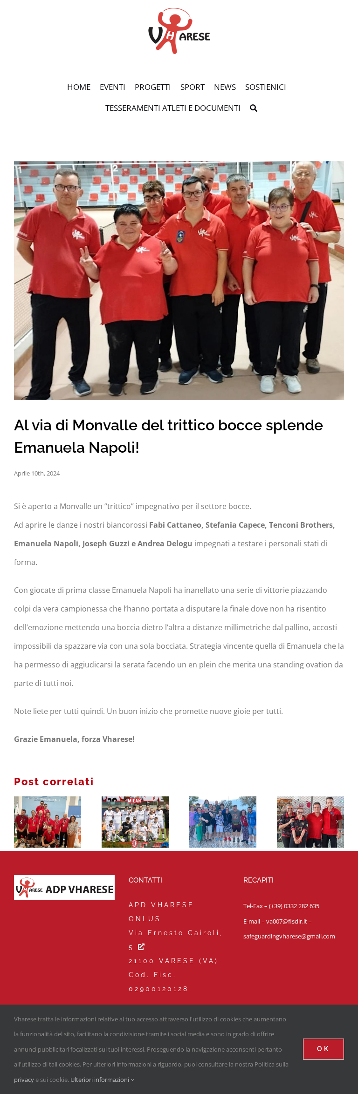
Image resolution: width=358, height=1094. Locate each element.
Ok (323, 1049)
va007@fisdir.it (286, 921)
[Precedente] (21, 822)
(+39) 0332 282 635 (294, 906)
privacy (24, 1079)
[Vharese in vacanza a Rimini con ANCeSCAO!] (222, 822)
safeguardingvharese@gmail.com (289, 936)
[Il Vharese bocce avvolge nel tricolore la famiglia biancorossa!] (47, 822)
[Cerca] (253, 108)
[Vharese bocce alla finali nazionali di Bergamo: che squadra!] (310, 822)
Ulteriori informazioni (100, 1079)
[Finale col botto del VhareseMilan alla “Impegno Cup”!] (135, 822)
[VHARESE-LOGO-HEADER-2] (179, 11)
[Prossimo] (337, 822)
